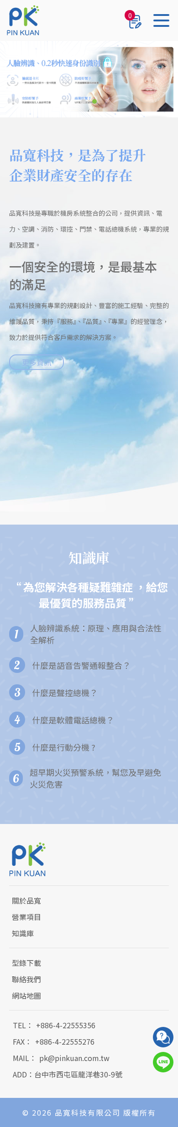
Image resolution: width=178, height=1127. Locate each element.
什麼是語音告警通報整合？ (81, 665)
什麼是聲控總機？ (65, 692)
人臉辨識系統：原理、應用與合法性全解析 (96, 634)
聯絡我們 (26, 979)
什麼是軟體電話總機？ (73, 720)
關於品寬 (26, 900)
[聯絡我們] (163, 1037)
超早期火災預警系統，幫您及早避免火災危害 (95, 778)
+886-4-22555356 (65, 1025)
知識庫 (23, 933)
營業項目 (26, 916)
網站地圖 (26, 995)
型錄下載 (26, 962)
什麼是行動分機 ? (63, 747)
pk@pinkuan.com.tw (74, 1057)
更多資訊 (36, 362)
